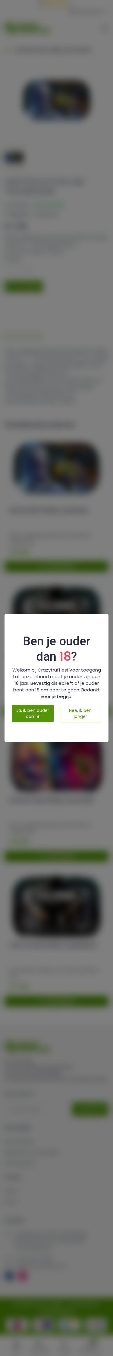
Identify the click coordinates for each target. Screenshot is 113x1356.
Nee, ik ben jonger (80, 713)
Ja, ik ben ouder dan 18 (32, 713)
